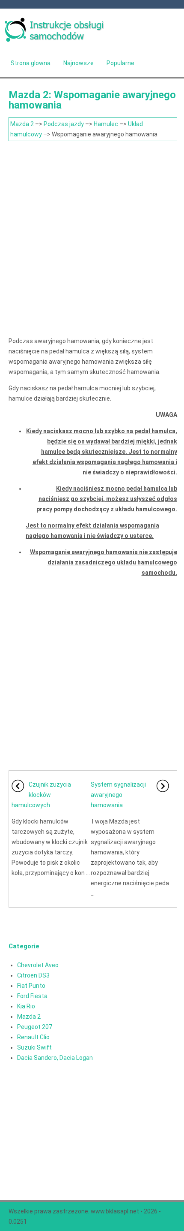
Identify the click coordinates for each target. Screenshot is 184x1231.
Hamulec (106, 124)
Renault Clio (33, 1037)
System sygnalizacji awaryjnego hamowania (118, 795)
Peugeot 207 (34, 1026)
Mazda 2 (22, 124)
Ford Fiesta (32, 996)
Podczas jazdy (64, 124)
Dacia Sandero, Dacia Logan (55, 1057)
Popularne (120, 63)
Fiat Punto (31, 985)
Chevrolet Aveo (38, 965)
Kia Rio (26, 1006)
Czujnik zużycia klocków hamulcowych (41, 795)
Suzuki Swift (34, 1047)
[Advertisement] (92, 237)
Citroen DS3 (33, 975)
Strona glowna (30, 63)
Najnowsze (78, 63)
